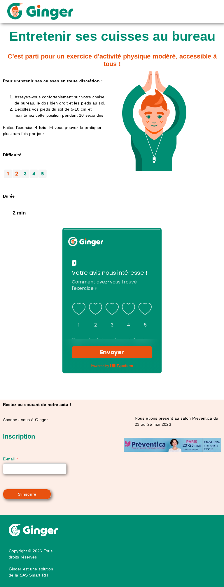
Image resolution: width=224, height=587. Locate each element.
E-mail (10, 459)
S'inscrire (27, 494)
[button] (145, 11)
